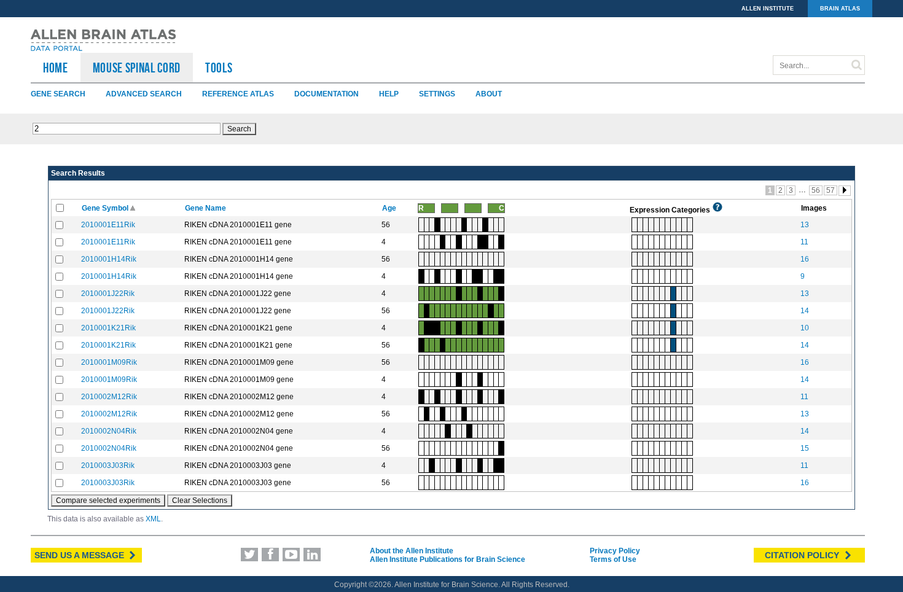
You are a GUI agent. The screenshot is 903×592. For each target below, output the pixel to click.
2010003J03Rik (108, 465)
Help (389, 94)
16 (804, 259)
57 (830, 190)
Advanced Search (144, 94)
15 (804, 448)
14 (804, 310)
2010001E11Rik (108, 224)
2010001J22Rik (108, 293)
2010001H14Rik (108, 259)
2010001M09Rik (109, 362)
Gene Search (58, 94)
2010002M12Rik (109, 396)
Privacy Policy (615, 551)
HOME (55, 67)
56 (815, 190)
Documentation (326, 94)
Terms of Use (613, 559)
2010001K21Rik (108, 328)
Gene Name (206, 208)
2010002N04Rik (108, 431)
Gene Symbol (106, 208)
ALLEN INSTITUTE (767, 9)
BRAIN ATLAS (840, 9)
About (488, 94)
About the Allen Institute (411, 551)
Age (390, 208)
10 (804, 328)
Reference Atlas (238, 94)
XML (153, 519)
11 (804, 242)
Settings (437, 94)
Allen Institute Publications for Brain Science (447, 559)
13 (804, 224)
